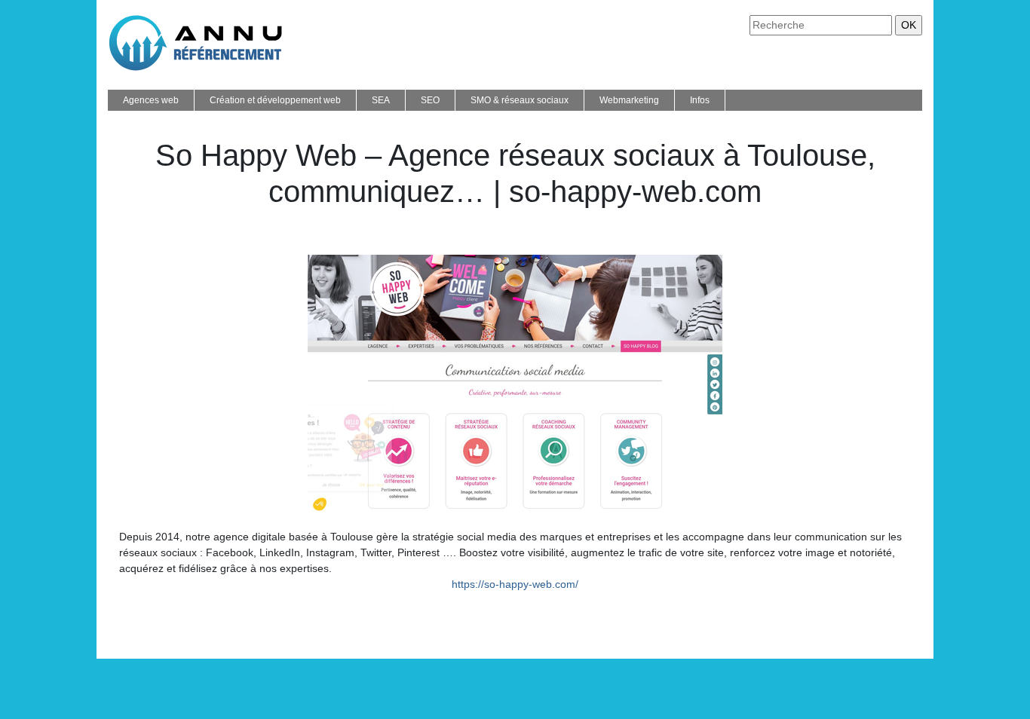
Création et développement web (275, 100)
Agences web (151, 100)
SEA (381, 100)
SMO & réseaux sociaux (520, 100)
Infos (700, 100)
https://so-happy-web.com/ (515, 584)
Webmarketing (629, 100)
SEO (430, 100)
